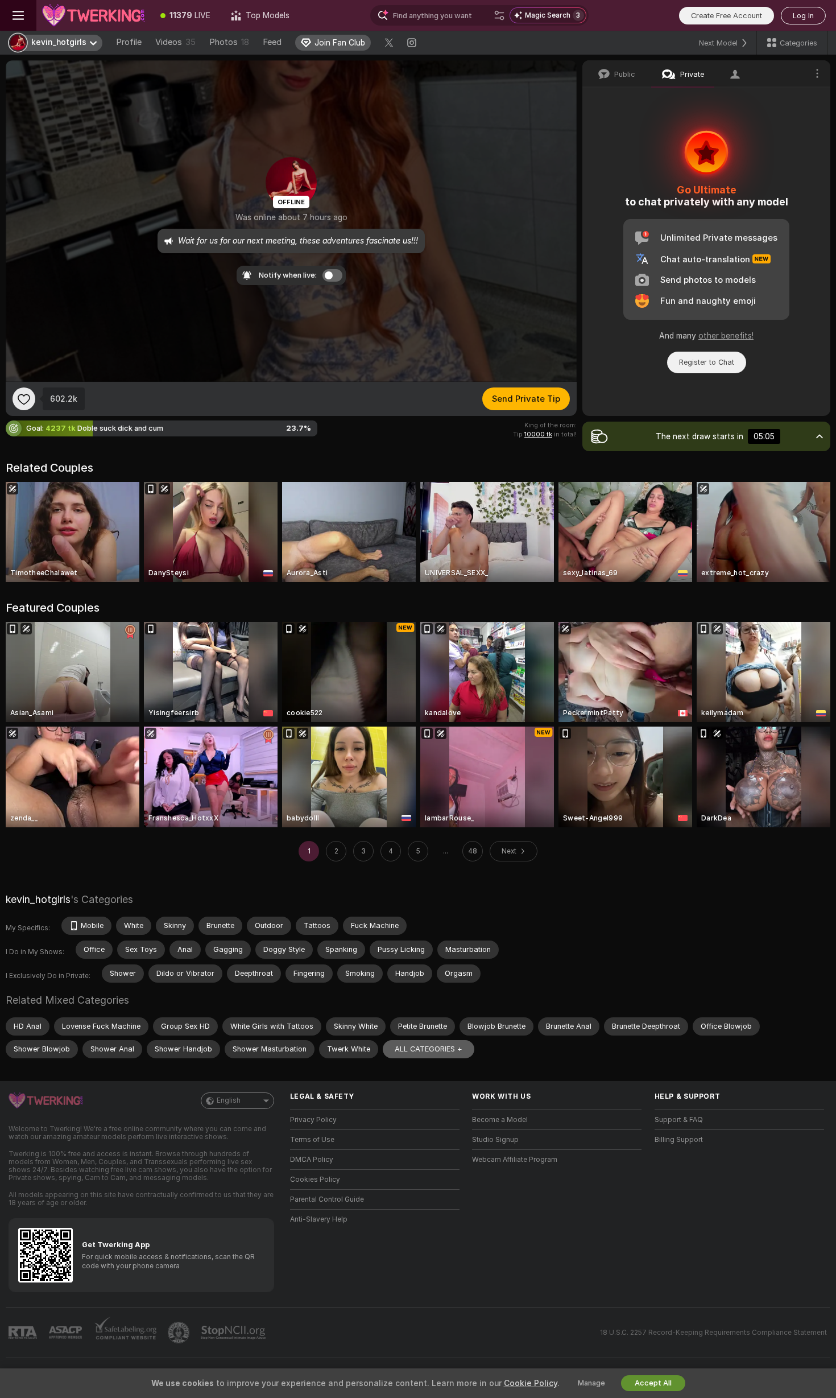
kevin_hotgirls (38, 899)
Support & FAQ (679, 1120)
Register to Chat (706, 362)
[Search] (499, 15)
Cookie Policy (530, 1383)
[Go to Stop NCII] (234, 1332)
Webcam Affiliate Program (514, 1160)
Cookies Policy (315, 1179)
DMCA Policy (311, 1160)
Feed (272, 42)
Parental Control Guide (327, 1199)
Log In (803, 15)
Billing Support (679, 1140)
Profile (129, 42)
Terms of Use (312, 1140)
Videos (175, 42)
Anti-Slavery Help (318, 1219)
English (229, 1100)
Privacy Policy (313, 1120)
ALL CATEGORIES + (428, 1049)
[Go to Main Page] (93, 15)
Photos (229, 42)
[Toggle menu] (18, 15)
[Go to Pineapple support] (180, 1332)
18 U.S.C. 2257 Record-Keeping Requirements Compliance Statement (713, 1333)
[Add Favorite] (24, 398)
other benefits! (726, 335)
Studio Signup (495, 1140)
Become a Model (500, 1120)
